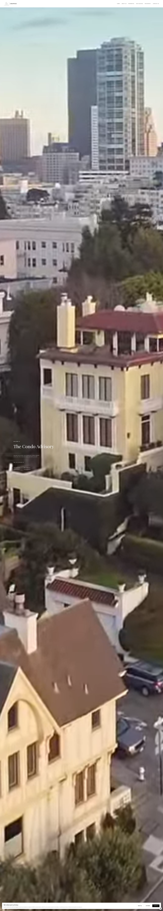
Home (118, 3)
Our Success (139, 3)
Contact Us (156, 3)
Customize (148, 905)
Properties (131, 3)
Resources (148, 3)
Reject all (140, 905)
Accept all (156, 905)
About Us (124, 3)
